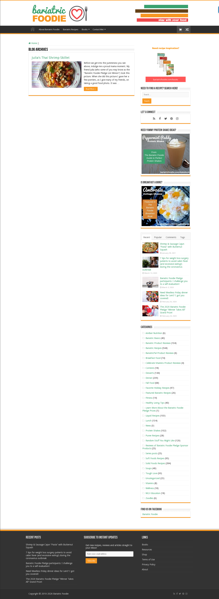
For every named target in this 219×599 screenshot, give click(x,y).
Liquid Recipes (153, 415)
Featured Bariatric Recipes (158, 393)
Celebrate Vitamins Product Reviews (163, 363)
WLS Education (153, 493)
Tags (182, 237)
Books (85, 29)
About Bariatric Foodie (49, 29)
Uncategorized (153, 478)
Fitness (149, 398)
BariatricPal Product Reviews (160, 353)
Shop (144, 554)
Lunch (149, 420)
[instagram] (177, 118)
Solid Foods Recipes (155, 463)
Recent (146, 237)
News (148, 425)
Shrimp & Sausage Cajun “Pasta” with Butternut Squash (172, 247)
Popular (158, 237)
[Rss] (154, 118)
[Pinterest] (171, 118)
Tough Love (151, 473)
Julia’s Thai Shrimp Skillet (51, 58)
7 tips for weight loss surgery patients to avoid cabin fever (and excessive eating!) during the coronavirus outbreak (165, 264)
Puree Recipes (152, 435)
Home (33, 29)
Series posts (151, 453)
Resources (147, 549)
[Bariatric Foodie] (109, 12)
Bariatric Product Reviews (158, 343)
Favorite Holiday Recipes (157, 388)
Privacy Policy (148, 564)
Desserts (150, 373)
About (145, 569)
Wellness (150, 488)
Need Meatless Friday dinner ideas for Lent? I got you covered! (174, 295)
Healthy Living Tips (155, 403)
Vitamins (150, 483)
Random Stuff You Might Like (160, 440)
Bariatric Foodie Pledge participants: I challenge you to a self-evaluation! (174, 281)
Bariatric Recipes (70, 29)
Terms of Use (148, 559)
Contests (150, 368)
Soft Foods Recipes (155, 458)
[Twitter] (165, 118)
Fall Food (150, 383)
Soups (149, 468)
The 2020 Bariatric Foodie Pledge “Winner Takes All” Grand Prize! (172, 310)
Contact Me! (98, 29)
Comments (171, 237)
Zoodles (149, 498)
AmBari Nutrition (154, 333)
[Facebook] (159, 118)
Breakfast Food (153, 358)
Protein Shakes (153, 430)
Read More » (91, 89)
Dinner (149, 378)
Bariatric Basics (153, 338)
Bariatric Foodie (150, 514)
